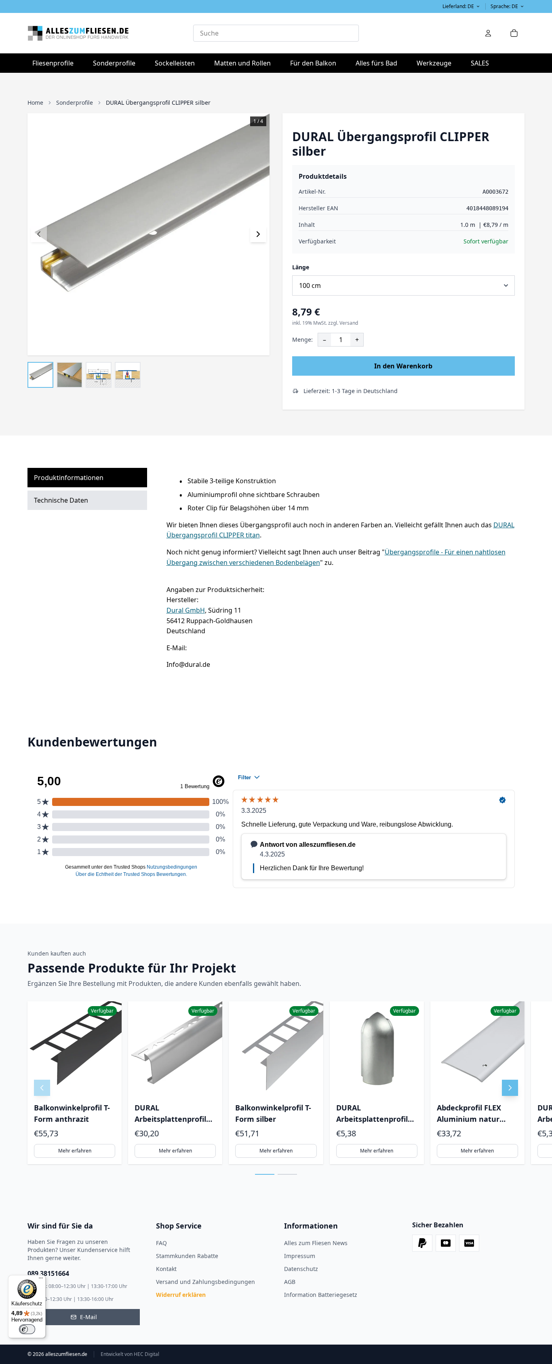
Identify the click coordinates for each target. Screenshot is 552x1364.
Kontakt (166, 1269)
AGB (289, 1282)
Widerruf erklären (181, 1294)
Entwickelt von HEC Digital (130, 1354)
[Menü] (41, 1280)
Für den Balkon (315, 63)
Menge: (302, 339)
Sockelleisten (175, 63)
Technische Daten (61, 500)
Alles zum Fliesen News (316, 1243)
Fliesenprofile (55, 63)
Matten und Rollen (245, 63)
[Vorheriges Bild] (39, 234)
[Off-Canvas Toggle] (488, 33)
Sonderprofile (116, 63)
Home (35, 102)
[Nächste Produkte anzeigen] (510, 1088)
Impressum (299, 1256)
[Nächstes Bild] (258, 234)
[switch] (27, 1329)
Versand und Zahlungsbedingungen (205, 1282)
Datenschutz (301, 1269)
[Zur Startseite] (110, 33)
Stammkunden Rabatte (187, 1256)
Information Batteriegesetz (320, 1294)
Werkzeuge (436, 63)
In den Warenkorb (403, 366)
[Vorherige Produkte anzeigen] (42, 1088)
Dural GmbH (185, 610)
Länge (300, 267)
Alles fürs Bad (379, 63)
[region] (275, 1082)
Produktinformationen (68, 477)
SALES (480, 63)
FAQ (161, 1243)
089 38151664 (48, 1273)
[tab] (264, 1174)
